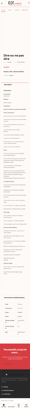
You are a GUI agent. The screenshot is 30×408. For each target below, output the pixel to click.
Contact (26, 406)
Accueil (3, 10)
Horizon (17, 10)
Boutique (3, 406)
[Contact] (26, 405)
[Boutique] (4, 405)
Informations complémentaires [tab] (14, 297)
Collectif (9, 62)
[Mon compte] (11, 405)
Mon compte (11, 406)
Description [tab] (8, 84)
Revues (10, 10)
